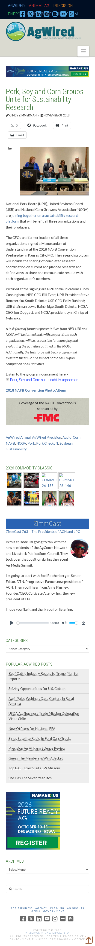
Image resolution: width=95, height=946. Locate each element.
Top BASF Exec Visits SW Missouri (35, 768)
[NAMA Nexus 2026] (33, 820)
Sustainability (16, 449)
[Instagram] (55, 13)
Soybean (66, 443)
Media (36, 911)
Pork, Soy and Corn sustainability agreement (44, 379)
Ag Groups (75, 908)
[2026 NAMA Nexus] (47, 71)
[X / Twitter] (30, 13)
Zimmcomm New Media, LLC (47, 933)
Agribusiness (22, 908)
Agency (41, 908)
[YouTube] (46, 13)
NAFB (10, 443)
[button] (83, 51)
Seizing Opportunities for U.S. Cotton (37, 688)
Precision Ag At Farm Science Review (37, 748)
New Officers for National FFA (32, 728)
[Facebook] (22, 13)
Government (53, 911)
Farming (57, 908)
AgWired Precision (46, 437)
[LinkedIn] (38, 13)
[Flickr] (63, 13)
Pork (31, 443)
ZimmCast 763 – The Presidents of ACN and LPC (43, 531)
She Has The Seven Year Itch (30, 778)
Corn (76, 437)
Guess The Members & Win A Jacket (36, 758)
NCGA (21, 443)
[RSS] (71, 13)
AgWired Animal (18, 437)
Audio (66, 437)
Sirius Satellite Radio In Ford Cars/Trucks (40, 738)
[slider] (33, 623)
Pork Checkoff (47, 443)
